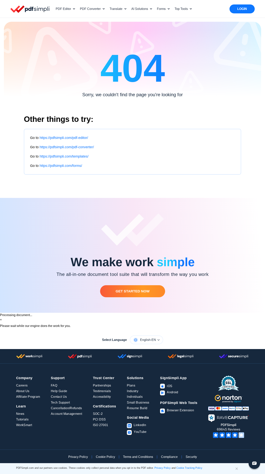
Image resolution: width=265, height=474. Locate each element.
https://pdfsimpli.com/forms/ (61, 166)
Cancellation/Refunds (66, 408)
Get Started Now (133, 291)
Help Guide (59, 391)
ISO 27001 (100, 425)
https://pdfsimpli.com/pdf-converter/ (67, 147)
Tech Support (60, 402)
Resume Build (137, 408)
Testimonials (102, 391)
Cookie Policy (105, 456)
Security (191, 456)
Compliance (169, 456)
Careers (22, 385)
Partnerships (102, 385)
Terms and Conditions (138, 456)
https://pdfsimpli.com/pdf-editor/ (64, 138)
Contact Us (59, 396)
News (20, 413)
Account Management (66, 413)
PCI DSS (99, 419)
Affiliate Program (28, 396)
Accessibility (102, 396)
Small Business (138, 402)
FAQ (54, 385)
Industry (132, 391)
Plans (131, 385)
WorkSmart (24, 425)
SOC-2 (98, 413)
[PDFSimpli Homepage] (30, 9)
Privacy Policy (78, 456)
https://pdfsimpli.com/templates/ (64, 156)
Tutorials (22, 419)
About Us (22, 391)
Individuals (135, 396)
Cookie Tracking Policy (189, 467)
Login (242, 8)
